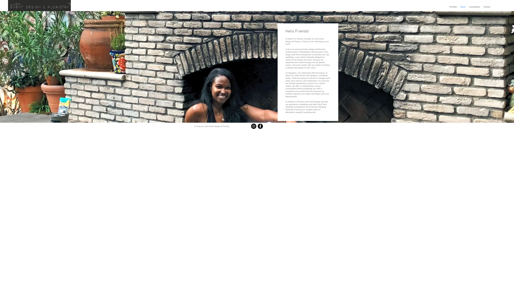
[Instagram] (253, 126)
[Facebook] (260, 126)
